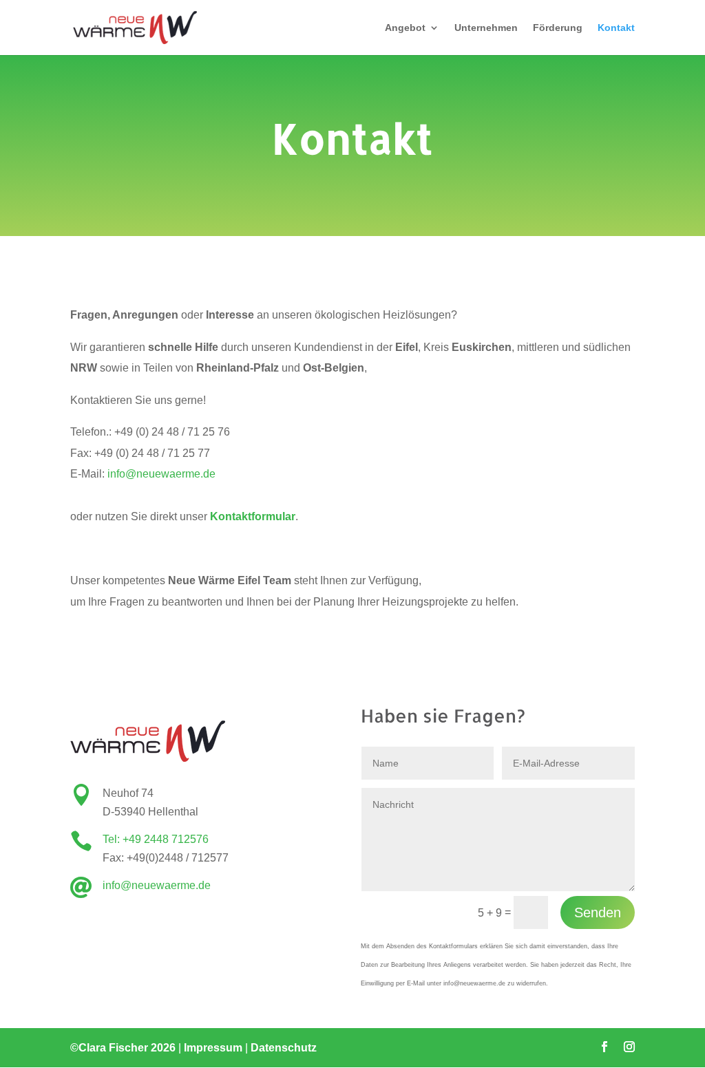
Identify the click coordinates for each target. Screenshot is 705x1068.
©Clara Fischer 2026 (123, 1048)
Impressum (213, 1048)
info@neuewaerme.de (161, 474)
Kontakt (616, 28)
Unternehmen (486, 28)
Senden (597, 912)
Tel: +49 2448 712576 (156, 839)
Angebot (405, 28)
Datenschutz (284, 1048)
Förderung (557, 28)
